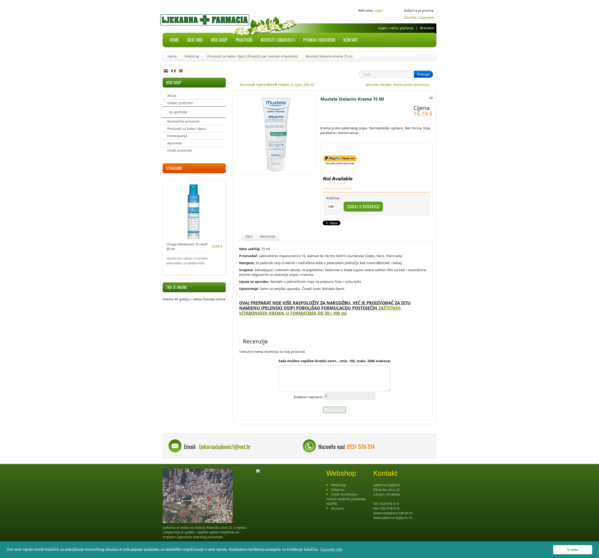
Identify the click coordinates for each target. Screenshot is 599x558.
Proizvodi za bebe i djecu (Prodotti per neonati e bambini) (252, 56)
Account (337, 508)
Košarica (337, 489)
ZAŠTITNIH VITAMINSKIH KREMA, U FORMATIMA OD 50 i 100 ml (320, 310)
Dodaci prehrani (180, 103)
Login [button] (378, 10)
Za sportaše (178, 112)
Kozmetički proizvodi (183, 121)
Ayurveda (174, 143)
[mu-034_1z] (275, 134)
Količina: (333, 198)
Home (172, 56)
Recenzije (267, 236)
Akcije (171, 95)
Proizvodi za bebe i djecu (186, 128)
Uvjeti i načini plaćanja (395, 28)
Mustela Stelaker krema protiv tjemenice (397, 84)
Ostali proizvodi (179, 150)
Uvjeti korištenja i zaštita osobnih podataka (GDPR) (346, 499)
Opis (248, 236)
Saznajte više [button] (331, 549)
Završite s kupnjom (419, 17)
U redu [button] (572, 549)
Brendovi (427, 28)
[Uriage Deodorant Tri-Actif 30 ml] (194, 211)
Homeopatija (177, 136)
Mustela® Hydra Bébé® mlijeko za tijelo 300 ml (277, 84)
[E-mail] (431, 97)
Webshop (192, 56)
